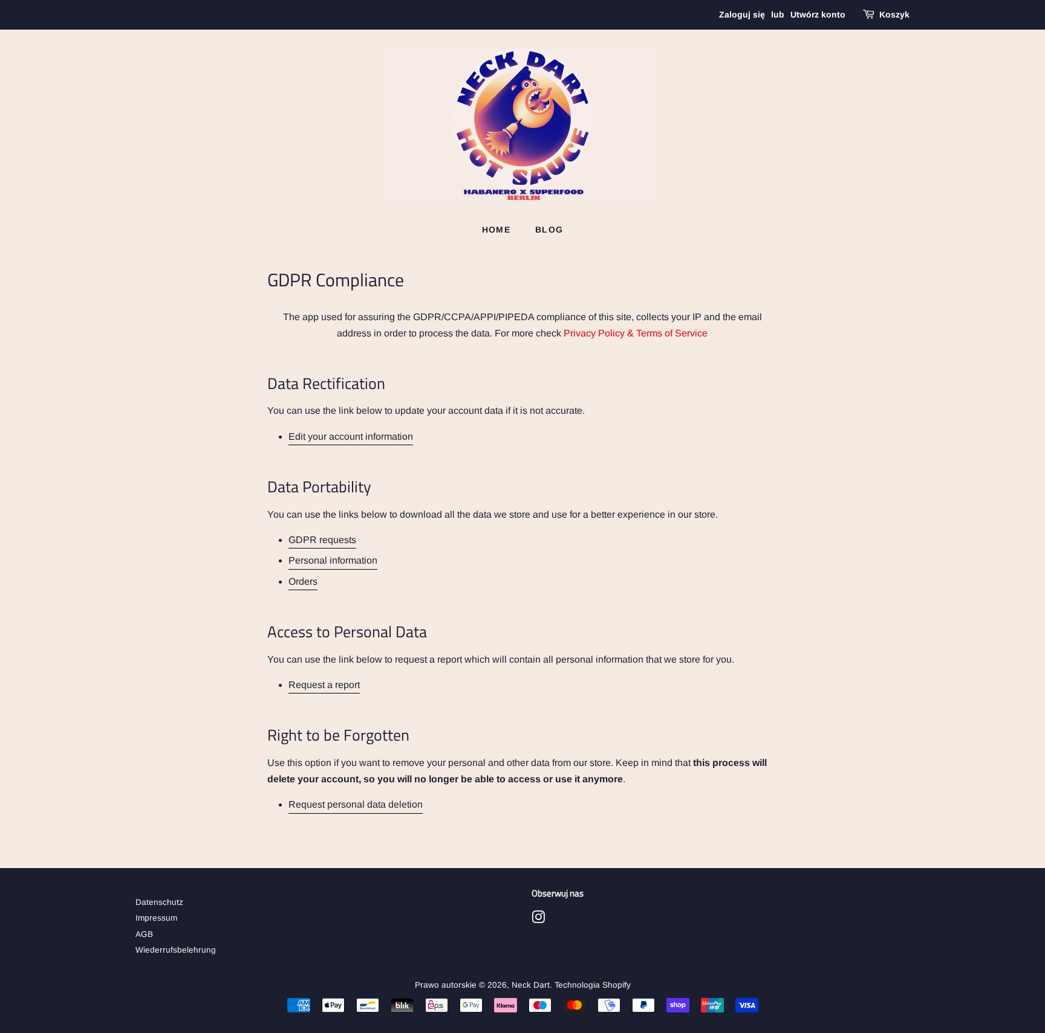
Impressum (156, 917)
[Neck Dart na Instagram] (538, 919)
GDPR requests (322, 540)
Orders (302, 581)
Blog (549, 229)
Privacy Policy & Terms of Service (636, 333)
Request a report (324, 685)
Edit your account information (350, 436)
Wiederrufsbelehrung (175, 949)
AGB (144, 934)
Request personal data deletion (355, 804)
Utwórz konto (817, 14)
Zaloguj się (742, 14)
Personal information (332, 560)
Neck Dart (531, 985)
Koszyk (894, 14)
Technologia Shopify (593, 985)
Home (496, 229)
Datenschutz (159, 902)
